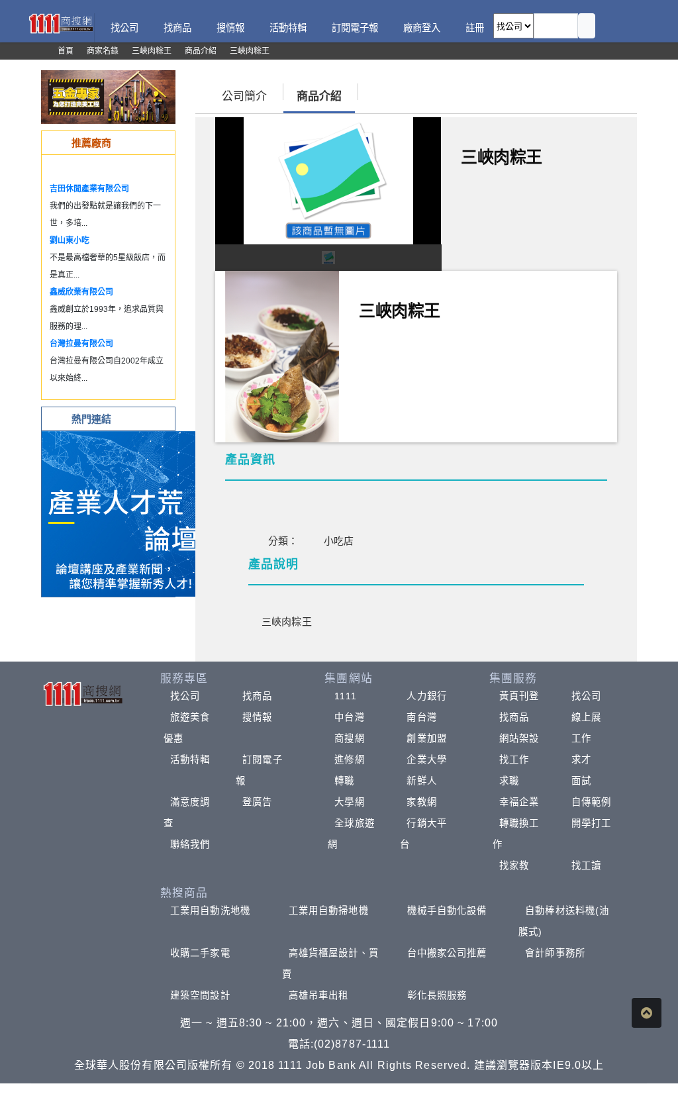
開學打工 (591, 823)
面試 (581, 780)
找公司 (185, 696)
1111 (345, 696)
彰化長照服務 (437, 995)
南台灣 (421, 717)
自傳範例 (591, 802)
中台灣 (349, 717)
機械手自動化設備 (447, 910)
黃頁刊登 (519, 696)
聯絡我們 (190, 844)
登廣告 (257, 802)
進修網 (349, 759)
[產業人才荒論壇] (124, 513)
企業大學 (426, 759)
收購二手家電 (200, 953)
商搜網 (349, 738)
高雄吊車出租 (319, 995)
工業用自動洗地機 (210, 910)
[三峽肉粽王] (282, 355)
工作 (581, 738)
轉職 (344, 780)
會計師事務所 (555, 953)
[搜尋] (586, 25)
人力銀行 (426, 696)
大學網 (349, 802)
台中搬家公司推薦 (447, 953)
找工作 (514, 759)
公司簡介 (244, 96)
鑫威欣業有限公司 (81, 292)
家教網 (421, 802)
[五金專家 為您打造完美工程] (108, 96)
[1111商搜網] (60, 22)
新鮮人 (421, 780)
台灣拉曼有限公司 (81, 343)
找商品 (257, 696)
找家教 (514, 865)
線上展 (586, 717)
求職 (509, 780)
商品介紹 (319, 96)
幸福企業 (519, 802)
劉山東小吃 (69, 240)
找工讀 (586, 865)
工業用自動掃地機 (329, 910)
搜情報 (257, 717)
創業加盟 (426, 738)
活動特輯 (190, 759)
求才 (581, 759)
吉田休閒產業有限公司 (89, 188)
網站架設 (519, 738)
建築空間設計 (200, 995)
